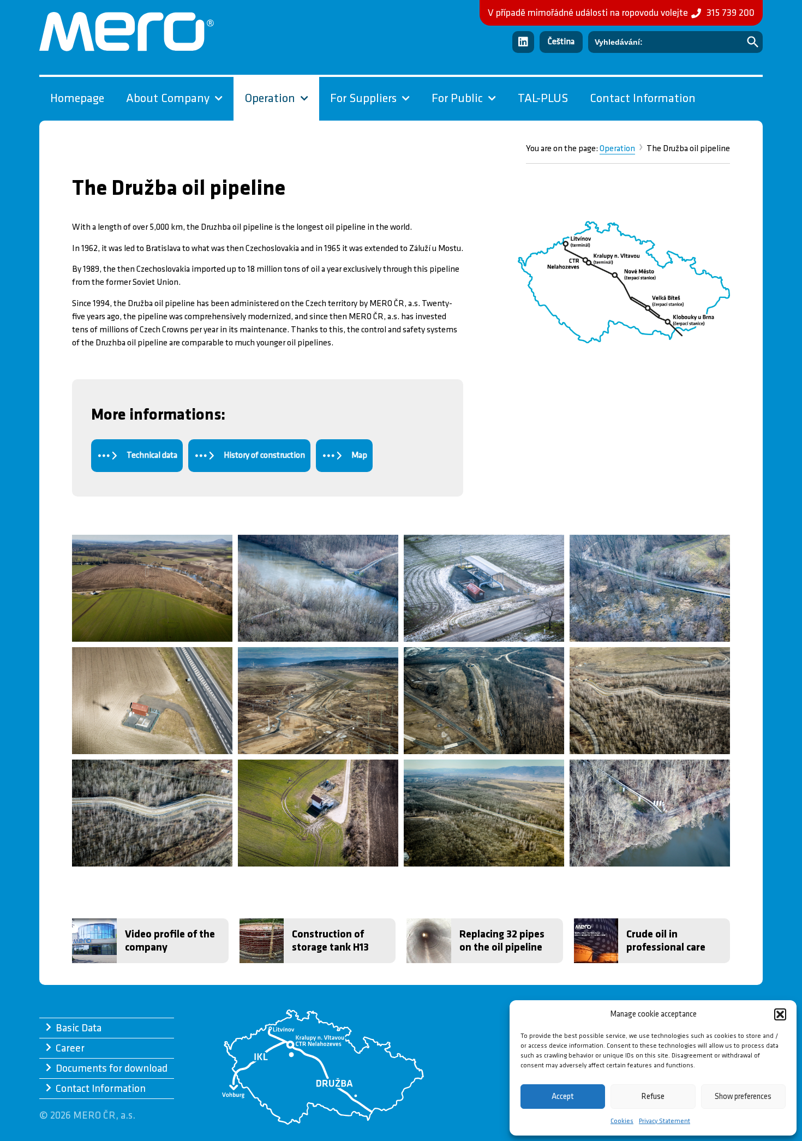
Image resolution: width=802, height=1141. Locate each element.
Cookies (622, 1121)
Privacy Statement (664, 1121)
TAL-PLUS (543, 98)
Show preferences (743, 1096)
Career (70, 1048)
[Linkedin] (523, 42)
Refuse (653, 1096)
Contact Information (643, 98)
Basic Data (78, 1028)
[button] (780, 1014)
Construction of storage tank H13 (330, 941)
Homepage (77, 98)
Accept (563, 1096)
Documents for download (111, 1068)
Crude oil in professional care (665, 941)
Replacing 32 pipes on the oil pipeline (501, 941)
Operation (617, 149)
